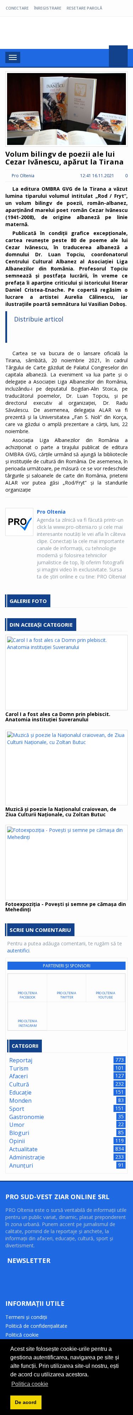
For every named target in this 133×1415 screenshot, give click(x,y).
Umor (16, 1125)
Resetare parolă (84, 8)
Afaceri (18, 1076)
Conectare (17, 8)
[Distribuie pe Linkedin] (56, 334)
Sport (16, 1109)
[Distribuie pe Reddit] (93, 334)
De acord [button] (26, 1402)
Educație (20, 1092)
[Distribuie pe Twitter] (32, 334)
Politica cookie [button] (29, 1384)
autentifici (18, 950)
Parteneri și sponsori (66, 966)
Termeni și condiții (26, 1317)
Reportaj (20, 1060)
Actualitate (23, 1149)
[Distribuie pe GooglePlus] (44, 334)
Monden (20, 1100)
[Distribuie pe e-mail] (104, 334)
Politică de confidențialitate (36, 1325)
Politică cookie (22, 1334)
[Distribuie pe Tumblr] (68, 334)
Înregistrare (47, 8)
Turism (18, 1068)
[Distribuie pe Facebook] (20, 334)
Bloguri (19, 1133)
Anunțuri (21, 1165)
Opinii (17, 1141)
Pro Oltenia (39, 34)
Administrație (27, 1157)
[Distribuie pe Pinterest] (80, 334)
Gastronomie (26, 1117)
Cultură (19, 1084)
